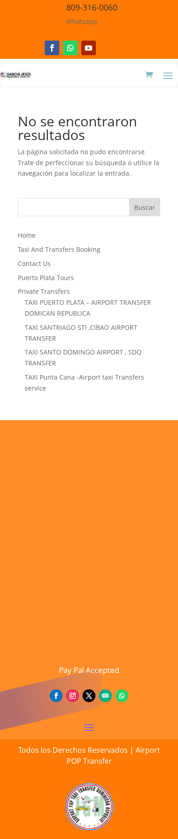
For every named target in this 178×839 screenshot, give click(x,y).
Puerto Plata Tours (46, 277)
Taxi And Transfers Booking (59, 249)
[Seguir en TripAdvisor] (105, 695)
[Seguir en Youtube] (88, 48)
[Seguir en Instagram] (72, 695)
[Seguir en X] (89, 695)
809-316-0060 (91, 7)
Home (27, 235)
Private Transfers (44, 291)
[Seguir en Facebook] (52, 48)
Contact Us (34, 263)
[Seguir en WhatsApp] (70, 48)
